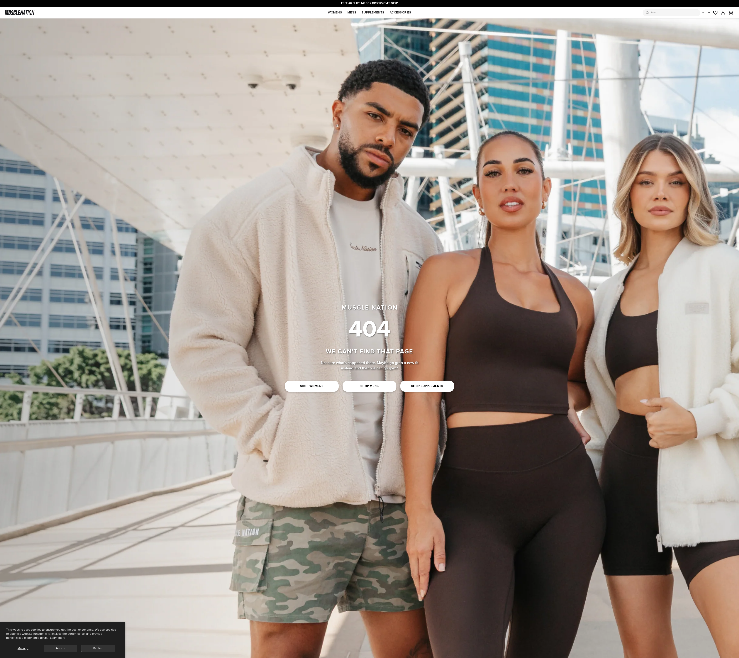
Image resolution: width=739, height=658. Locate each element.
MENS (351, 12)
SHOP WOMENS (312, 386)
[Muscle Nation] (19, 12)
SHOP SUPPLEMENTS (427, 386)
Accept (60, 648)
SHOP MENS (369, 386)
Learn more (57, 637)
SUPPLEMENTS (373, 12)
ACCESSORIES (400, 12)
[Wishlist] (715, 12)
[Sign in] (723, 12)
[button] (730, 12)
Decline (98, 648)
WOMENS (335, 12)
